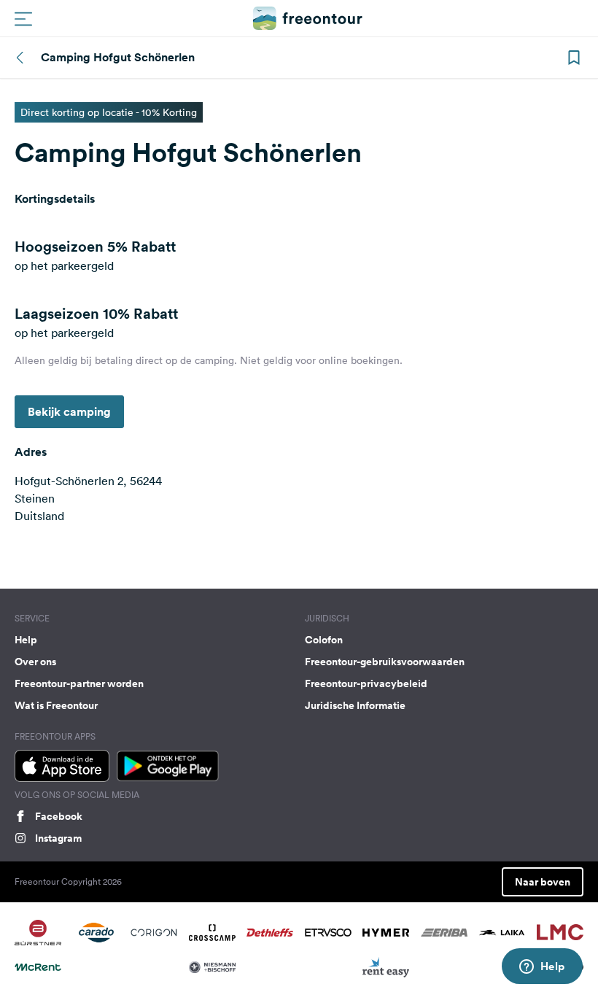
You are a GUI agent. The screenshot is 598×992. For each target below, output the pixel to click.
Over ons (35, 661)
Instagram (58, 838)
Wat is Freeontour (56, 705)
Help (26, 639)
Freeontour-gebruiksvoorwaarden (385, 661)
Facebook (58, 816)
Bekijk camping (69, 411)
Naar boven (542, 882)
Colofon (324, 639)
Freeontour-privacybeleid (366, 683)
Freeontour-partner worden (79, 683)
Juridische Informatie (355, 705)
